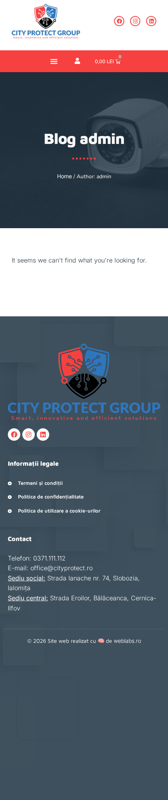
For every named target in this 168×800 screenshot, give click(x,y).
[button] (54, 61)
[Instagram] (135, 21)
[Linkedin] (151, 21)
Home (64, 176)
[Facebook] (119, 21)
